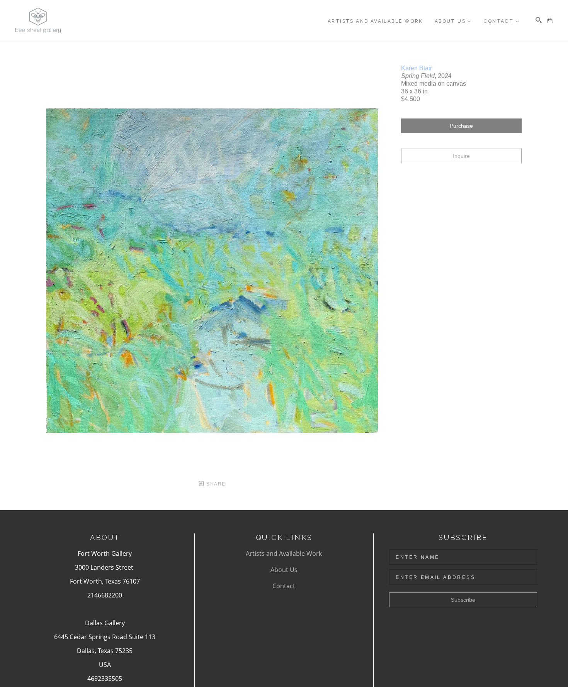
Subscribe (463, 600)
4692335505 (104, 678)
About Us (284, 569)
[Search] (539, 20)
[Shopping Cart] (550, 20)
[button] (453, 21)
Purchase (461, 126)
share (215, 484)
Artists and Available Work (284, 553)
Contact (283, 586)
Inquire (461, 156)
